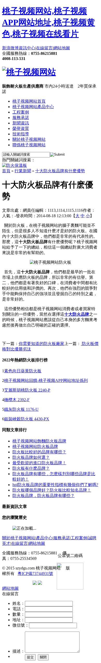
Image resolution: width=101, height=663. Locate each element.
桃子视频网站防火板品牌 (35, 446)
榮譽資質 (20, 128)
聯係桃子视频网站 (29, 145)
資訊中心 (27, 48)
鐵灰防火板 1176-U (21, 409)
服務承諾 (20, 117)
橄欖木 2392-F (17, 399)
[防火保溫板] (14, 165)
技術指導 (20, 134)
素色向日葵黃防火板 (22, 371)
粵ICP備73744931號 (35, 573)
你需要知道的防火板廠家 (41, 343)
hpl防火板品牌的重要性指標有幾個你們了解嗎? (55, 484)
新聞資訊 (20, 123)
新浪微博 (10, 48)
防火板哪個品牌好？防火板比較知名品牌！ (51, 490)
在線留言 (44, 48)
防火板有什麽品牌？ (31, 468)
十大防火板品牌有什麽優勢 (60, 171)
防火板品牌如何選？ (31, 457)
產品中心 (44, 538)
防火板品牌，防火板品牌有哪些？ (43, 495)
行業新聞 (23, 171)
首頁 (6, 171)
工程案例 (20, 112)
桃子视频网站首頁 (29, 101)
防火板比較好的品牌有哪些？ (39, 452)
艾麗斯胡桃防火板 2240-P (27, 390)
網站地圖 (61, 48)
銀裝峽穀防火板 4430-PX (26, 419)
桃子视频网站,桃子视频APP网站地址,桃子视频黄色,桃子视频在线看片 (48, 22)
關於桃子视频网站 (29, 139)
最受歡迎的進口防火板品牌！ (39, 463)
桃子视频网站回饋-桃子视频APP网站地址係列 (46, 380)
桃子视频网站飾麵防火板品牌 (39, 441)
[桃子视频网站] (29, 72)
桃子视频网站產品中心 (33, 106)
